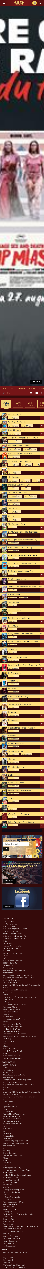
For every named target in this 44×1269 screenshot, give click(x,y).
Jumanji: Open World (10, 1241)
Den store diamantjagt (10, 1182)
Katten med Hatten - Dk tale (12, 1229)
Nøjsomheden (8, 973)
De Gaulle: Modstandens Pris (13, 961)
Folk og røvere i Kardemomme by (15, 1005)
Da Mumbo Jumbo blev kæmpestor (15, 990)
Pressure (6, 1014)
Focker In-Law (8, 1217)
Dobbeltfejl (6, 1151)
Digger (5, 1053)
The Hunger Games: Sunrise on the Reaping (18, 1214)
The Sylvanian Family (10, 983)
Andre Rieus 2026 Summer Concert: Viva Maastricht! (21, 985)
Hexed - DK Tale (8, 1219)
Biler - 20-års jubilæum (10, 1012)
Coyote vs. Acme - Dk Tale (12, 1027)
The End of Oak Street (10, 948)
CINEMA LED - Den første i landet (14, 1265)
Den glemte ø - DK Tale (11, 1177)
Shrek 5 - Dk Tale (9, 1243)
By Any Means (8, 1000)
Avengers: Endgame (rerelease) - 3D (15, 1143)
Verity (5, 1165)
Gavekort (32, 389)
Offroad (5, 1046)
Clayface (6, 1195)
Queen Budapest (8, 1173)
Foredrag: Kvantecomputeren (13, 1190)
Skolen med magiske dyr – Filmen (15, 929)
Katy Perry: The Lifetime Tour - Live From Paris (19, 997)
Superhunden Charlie (10, 1007)
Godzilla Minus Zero (10, 1204)
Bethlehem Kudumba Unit (12, 980)
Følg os (8, 906)
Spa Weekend (8, 1017)
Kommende (21, 389)
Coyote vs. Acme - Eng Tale (12, 1024)
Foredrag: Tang (8, 1212)
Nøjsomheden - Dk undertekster (14, 970)
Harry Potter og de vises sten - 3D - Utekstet (18, 978)
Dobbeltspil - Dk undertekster (13, 953)
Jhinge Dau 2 (7, 1138)
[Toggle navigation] (40, 2)
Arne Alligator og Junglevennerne (14, 1034)
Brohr (4, 1044)
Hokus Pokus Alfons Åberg (12, 1009)
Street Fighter (7, 1185)
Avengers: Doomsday (10, 1236)
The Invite (6, 956)
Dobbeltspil (7, 951)
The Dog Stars (8, 965)
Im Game (6, 1002)
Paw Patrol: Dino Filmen (11, 931)
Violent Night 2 (8, 1224)
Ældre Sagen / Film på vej (12, 1056)
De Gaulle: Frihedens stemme (13, 1197)
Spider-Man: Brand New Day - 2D (14, 936)
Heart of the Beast (9, 1049)
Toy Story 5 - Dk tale (10, 924)
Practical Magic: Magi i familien (14, 1019)
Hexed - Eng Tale (9, 1221)
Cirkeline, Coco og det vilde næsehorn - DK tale (19, 1036)
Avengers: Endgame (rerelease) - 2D (15, 1141)
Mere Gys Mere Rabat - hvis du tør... (15, 1253)
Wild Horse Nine (8, 1207)
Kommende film (8, 1260)
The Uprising (7, 1039)
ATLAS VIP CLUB (9, 1263)
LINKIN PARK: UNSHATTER (12, 1051)
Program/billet (8, 389)
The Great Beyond (9, 1246)
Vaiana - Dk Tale (8, 921)
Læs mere (36, 382)
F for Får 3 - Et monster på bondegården (17, 1175)
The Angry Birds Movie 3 (11, 1239)
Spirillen (5, 941)
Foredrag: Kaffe (8, 1199)
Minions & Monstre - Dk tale (12, 934)
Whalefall (6, 1187)
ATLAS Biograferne (19, 3)
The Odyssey (7, 943)
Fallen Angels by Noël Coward (13, 1058)
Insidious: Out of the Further (12, 946)
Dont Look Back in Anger (11, 1029)
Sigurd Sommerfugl (9, 926)
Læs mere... (9, 881)
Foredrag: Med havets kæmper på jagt (16, 1170)
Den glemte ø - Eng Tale (11, 1180)
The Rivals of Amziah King (12, 1031)
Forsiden (6, 1255)
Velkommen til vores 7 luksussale (14, 1267)
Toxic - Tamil (7, 992)
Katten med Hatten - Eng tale (13, 1231)
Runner (5, 1131)
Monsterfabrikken (9, 1041)
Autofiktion (6, 995)
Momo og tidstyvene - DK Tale (13, 1202)
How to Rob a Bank (9, 1209)
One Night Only (8, 968)
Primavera (6, 1022)
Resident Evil (7, 1129)
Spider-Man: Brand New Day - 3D (14, 939)
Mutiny (5, 958)
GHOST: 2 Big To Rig (10, 963)
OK (6, 849)
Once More (7, 987)
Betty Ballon (7, 1163)
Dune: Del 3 (6, 1234)
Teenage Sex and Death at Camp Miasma (17, 975)
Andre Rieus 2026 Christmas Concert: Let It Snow (20, 1226)
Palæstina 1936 (8, 1136)
